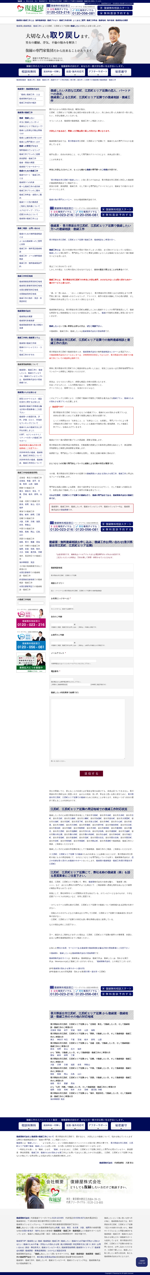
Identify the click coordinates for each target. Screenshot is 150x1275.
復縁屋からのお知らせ (27, 392)
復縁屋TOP (21, 1241)
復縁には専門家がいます (29, 142)
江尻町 (61, 831)
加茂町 (99, 818)
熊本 (73, 1090)
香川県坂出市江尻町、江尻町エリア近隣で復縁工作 (70, 240)
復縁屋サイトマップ (84, 1247)
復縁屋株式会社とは (27, 99)
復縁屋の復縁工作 (25, 112)
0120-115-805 (58, 1218)
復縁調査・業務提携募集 (35, 1251)
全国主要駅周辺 (25, 586)
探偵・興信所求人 (32, 1247)
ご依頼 (104, 170)
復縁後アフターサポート (29, 167)
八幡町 (86, 818)
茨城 (79, 1040)
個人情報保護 (66, 1244)
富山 (66, 1049)
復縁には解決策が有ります (30, 138)
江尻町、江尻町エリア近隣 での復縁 (67, 854)
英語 (62, 1099)
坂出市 (76, 141)
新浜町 (57, 828)
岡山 (66, 1074)
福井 (79, 1049)
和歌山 (87, 1065)
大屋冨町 (126, 818)
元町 (60, 818)
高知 (73, 1083)
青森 (59, 1030)
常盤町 (87, 825)
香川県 (71, 141)
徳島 (52, 1083)
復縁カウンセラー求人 (51, 1247)
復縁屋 (19, 26)
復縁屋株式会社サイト (58, 958)
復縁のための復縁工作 (28, 171)
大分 (79, 1090)
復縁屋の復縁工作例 (27, 343)
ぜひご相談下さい (94, 326)
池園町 (74, 831)
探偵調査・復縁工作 (27, 158)
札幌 (58, 1228)
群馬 (93, 1040)
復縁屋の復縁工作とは (28, 219)
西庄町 (129, 838)
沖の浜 (87, 831)
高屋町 (108, 841)
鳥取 (52, 1074)
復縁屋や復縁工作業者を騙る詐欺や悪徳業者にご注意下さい (30, 409)
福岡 (52, 1090)
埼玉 (66, 1040)
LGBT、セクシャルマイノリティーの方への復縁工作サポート (30, 438)
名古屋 (75, 1228)
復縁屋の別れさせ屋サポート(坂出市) (69, 968)
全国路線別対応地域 (27, 294)
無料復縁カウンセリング (29, 150)
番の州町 (73, 834)
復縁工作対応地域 (25, 276)
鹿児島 (94, 1090)
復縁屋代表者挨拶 (26, 321)
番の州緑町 (89, 834)
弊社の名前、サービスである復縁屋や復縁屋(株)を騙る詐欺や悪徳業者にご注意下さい (93, 948)
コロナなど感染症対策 (56, 1251)
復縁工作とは (54, 250)
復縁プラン (117, 398)
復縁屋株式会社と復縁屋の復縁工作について (35, 1137)
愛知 (52, 1055)
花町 (87, 838)
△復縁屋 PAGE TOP (141, 1262)
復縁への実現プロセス (28, 146)
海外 (37, 1231)
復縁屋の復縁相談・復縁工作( (108, 861)
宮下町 (80, 822)
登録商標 (64, 510)
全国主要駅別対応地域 (28, 290)
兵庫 (59, 1065)
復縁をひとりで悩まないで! (30, 126)
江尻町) (52, 864)
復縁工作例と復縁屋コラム (29, 338)
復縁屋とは (32, 1241)
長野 (59, 1049)
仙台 (63, 1228)
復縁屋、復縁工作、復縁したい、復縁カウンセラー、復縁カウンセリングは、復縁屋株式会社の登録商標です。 (30, 376)
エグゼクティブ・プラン (29, 210)
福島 (93, 1030)
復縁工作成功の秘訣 (27, 103)
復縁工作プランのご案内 (29, 191)
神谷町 (117, 834)
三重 (73, 1055)
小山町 (119, 822)
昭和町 (82, 828)
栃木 (86, 1040)
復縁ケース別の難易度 (28, 202)
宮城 (73, 1030)
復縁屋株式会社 (106, 3)
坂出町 (112, 818)
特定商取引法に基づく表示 (84, 1244)
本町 (94, 828)
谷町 (57, 841)
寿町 (107, 822)
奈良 (79, 1065)
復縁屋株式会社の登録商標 (94, 331)
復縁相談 (27, 26)
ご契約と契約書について (29, 206)
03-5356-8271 (79, 1218)
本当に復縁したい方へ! (29, 122)
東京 (52, 1040)
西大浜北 (100, 838)
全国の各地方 (27, 1231)
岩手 (66, 1030)
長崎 (66, 1090)
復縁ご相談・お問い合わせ (29, 228)
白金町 (104, 834)
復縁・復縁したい (26, 118)
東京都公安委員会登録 (46, 1257)
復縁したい (54, 253)
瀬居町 (114, 831)
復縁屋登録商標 (68, 1247)
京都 (66, 1065)
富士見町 (94, 822)
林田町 (106, 828)
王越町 (127, 831)
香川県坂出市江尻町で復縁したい (65, 180)
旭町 (70, 828)
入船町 (72, 818)
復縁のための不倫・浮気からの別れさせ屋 (41, 1244)
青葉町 (82, 841)
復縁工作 (87, 3)
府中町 (101, 825)
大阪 (52, 1065)
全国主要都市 (25, 572)
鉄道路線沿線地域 (26, 579)
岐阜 (59, 1055)
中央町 (108, 815)
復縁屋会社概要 (25, 316)
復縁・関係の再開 (26, 163)
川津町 (74, 825)
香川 (59, 1083)
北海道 (53, 1030)
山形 (86, 1030)
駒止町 (95, 841)
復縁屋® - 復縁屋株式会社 (28, 89)
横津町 (119, 828)
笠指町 (61, 838)
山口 (79, 1074)
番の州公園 (57, 834)
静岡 (66, 1055)
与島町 (95, 815)
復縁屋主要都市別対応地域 (30, 286)
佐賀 (59, 1090)
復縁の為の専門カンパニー (60, 200)
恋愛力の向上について (28, 214)
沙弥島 (101, 831)
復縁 (88, 170)
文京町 (129, 825)
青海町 (69, 841)
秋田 (79, 1030)
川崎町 (61, 825)
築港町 (74, 838)
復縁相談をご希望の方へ (104, 240)
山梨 (100, 1040)
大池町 (56, 822)
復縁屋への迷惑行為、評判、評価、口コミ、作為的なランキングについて (30, 420)
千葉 (73, 1040)
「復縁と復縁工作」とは (29, 94)
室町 (68, 822)
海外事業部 (55, 1099)
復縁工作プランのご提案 (29, 154)
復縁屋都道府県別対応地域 (30, 282)
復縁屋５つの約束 (26, 182)
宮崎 (86, 1090)
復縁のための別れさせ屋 (51, 1153)
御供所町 (115, 825)
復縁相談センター (109, 352)
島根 (59, 1074)
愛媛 (66, 1083)
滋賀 (73, 1065)
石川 (73, 1049)
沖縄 (100, 1090)
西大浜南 (115, 838)
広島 (73, 1074)
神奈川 (60, 1040)
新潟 (52, 1049)
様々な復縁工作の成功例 (29, 186)
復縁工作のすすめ (26, 355)
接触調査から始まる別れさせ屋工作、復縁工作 (106, 474)
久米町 (121, 815)
